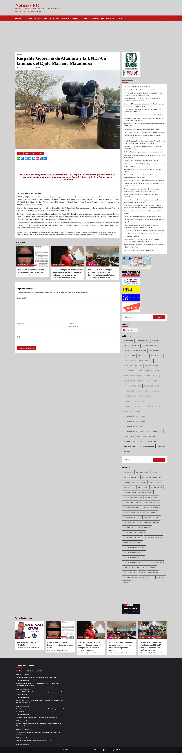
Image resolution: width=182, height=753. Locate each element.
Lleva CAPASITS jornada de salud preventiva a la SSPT (141, 160)
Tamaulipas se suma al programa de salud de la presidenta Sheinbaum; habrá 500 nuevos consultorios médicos (142, 190)
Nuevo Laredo (129, 436)
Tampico (127, 451)
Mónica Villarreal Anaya (133, 411)
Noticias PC (27, 5)
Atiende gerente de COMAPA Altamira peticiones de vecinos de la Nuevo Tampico (144, 165)
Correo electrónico (73, 326)
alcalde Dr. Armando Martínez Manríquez (42, 232)
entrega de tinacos (100, 232)
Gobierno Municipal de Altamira (58, 234)
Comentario (22, 298)
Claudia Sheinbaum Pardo (133, 366)
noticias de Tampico (154, 431)
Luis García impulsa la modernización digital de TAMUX (142, 129)
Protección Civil (130, 441)
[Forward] (33, 153)
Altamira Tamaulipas (131, 346)
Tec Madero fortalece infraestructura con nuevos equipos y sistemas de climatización (143, 137)
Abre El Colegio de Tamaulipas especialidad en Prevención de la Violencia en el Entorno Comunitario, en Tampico (144, 142)
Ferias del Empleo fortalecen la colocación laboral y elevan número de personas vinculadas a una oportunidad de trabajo (143, 206)
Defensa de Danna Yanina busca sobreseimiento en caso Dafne (144, 90)
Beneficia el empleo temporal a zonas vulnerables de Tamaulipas (144, 180)
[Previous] (26, 153)
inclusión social (144, 396)
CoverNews (108, 750)
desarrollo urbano (151, 376)
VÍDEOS (119, 18)
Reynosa (142, 441)
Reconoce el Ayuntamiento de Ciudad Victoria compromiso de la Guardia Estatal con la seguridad (144, 176)
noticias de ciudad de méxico (134, 421)
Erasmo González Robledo (147, 381)
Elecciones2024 (129, 381)
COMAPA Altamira (151, 366)
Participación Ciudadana (146, 436)
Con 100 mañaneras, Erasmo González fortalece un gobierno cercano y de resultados (143, 235)
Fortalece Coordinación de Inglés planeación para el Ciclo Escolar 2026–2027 (142, 147)
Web (18, 337)
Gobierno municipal (151, 391)
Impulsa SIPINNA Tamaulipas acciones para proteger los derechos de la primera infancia (101, 272)
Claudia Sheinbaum (145, 361)
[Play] (20, 153)
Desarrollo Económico (132, 376)
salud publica (153, 441)
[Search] (165, 18)
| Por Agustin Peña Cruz (32, 275)
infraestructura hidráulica (134, 401)
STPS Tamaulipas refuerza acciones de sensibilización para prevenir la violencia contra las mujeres (68, 272)
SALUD (86, 18)
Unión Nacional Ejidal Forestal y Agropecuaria (100, 234)
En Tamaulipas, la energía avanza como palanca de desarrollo (143, 152)
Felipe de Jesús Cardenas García (38, 234)
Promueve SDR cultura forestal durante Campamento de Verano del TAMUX (144, 125)
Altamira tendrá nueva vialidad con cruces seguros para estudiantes (141, 195)
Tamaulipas (161, 446)
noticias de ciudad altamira (134, 416)
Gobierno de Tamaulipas (132, 391)
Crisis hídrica (73, 232)
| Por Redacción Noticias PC (39, 67)
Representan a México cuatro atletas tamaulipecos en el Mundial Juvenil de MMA (144, 156)
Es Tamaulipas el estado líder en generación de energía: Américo (144, 230)
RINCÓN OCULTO (107, 18)
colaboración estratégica (61, 232)
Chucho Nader (143, 356)
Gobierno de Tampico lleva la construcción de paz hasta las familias (143, 212)
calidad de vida (129, 356)
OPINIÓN (95, 18)
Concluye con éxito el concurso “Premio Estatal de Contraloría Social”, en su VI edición (144, 185)
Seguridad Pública (130, 446)
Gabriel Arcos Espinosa (132, 386)
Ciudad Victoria (130, 361)
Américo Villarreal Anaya (151, 346)
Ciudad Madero (156, 356)
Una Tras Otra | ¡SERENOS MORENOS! (137, 86)
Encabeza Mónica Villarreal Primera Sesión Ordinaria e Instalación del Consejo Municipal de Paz (141, 240)
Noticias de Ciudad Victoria (134, 431)
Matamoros (149, 406)
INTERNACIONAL (41, 18)
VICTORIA (61, 264)
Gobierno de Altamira (152, 386)
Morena (159, 406)
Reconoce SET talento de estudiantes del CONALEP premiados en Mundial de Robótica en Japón (144, 105)
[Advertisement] (91, 35)
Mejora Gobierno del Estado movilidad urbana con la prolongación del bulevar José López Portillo (141, 226)
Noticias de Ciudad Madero (134, 426)
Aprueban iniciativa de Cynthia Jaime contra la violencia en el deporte (143, 170)
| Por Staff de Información (68, 277)
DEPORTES (77, 18)
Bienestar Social (155, 351)
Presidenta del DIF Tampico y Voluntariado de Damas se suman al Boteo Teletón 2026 (144, 246)
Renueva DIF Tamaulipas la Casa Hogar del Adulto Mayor (142, 216)
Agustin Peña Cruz (142, 341)
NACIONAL (28, 18)
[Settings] (40, 153)
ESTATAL (18, 18)
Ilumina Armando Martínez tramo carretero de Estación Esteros (144, 115)
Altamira (155, 341)
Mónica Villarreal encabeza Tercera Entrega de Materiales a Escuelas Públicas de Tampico (143, 119)
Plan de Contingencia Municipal (77, 234)
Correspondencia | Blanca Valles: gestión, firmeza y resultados (144, 132)
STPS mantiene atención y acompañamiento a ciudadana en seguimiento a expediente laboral (143, 201)
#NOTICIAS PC (24, 232)
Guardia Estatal (130, 396)
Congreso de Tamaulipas (133, 371)
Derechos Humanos (152, 371)
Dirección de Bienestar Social (86, 232)
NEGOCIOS (66, 18)
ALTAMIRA (20, 264)
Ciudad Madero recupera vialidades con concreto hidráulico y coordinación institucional (143, 110)
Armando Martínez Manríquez (135, 351)
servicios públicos (147, 446)
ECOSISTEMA (55, 18)
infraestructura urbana (133, 406)
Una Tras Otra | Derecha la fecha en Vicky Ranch (139, 250)
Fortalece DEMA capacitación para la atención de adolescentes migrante (144, 221)
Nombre (20, 324)
